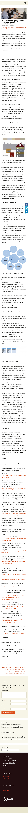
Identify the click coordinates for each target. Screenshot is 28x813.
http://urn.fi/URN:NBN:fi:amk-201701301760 (12, 633)
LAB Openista (22, 739)
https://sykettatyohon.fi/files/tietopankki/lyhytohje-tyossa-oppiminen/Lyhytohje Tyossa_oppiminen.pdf (13, 597)
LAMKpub (8, 28)
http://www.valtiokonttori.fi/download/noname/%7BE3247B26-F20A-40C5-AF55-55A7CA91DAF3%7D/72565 (14, 620)
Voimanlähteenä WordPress (7, 810)
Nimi (3, 701)
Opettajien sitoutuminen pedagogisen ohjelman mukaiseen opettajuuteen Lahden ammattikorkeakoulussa (16, 671)
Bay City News (6, 790)
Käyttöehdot (6, 776)
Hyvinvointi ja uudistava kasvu (16, 27)
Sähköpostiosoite (5, 705)
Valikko (3, 3)
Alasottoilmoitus (6, 778)
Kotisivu (3, 709)
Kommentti (4, 690)
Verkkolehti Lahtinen (7, 788)
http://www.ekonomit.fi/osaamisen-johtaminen (13, 586)
